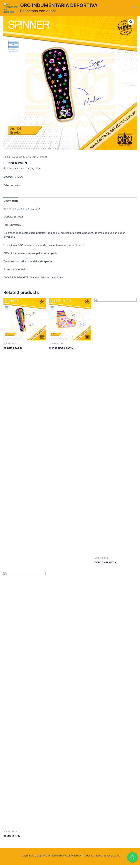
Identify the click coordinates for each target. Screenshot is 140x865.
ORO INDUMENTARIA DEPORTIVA (58, 5)
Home (6, 156)
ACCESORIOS (19, 156)
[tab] (10, 200)
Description (10, 200)
